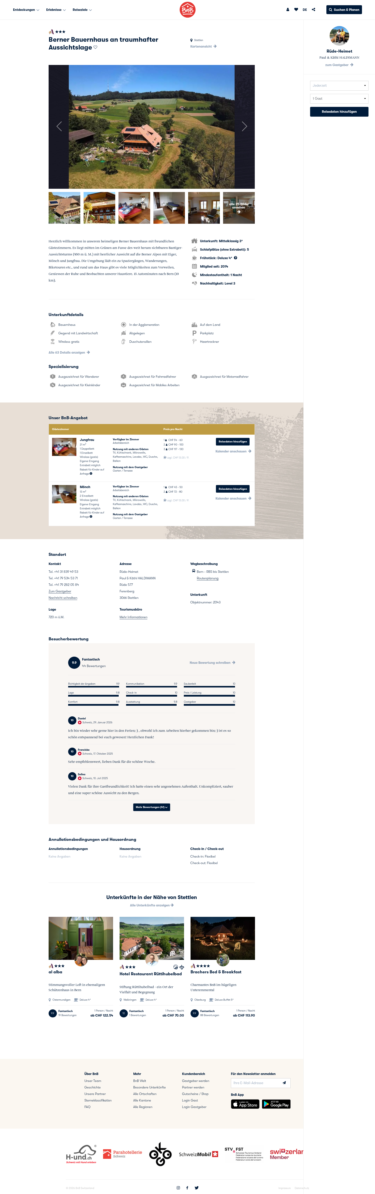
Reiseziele (80, 10)
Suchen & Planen (346, 10)
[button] (59, 127)
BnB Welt (139, 1081)
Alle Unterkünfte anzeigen (150, 905)
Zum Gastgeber (60, 591)
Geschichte (92, 1087)
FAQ (87, 1107)
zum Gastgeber (337, 65)
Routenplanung (208, 578)
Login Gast (190, 1100)
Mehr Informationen (133, 617)
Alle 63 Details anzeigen (67, 352)
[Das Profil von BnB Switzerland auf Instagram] (178, 1188)
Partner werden (193, 1087)
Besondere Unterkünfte (149, 1087)
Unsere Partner (95, 1094)
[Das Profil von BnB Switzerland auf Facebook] (187, 1188)
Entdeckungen (24, 10)
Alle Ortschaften (144, 1094)
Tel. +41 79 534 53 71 (63, 578)
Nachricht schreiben (63, 598)
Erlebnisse (54, 10)
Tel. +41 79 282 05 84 (64, 585)
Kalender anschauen (231, 451)
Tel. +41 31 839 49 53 (63, 572)
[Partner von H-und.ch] (175, 967)
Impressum (284, 1188)
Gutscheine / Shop (195, 1094)
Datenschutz (302, 1188)
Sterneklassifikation (98, 1100)
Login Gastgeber (194, 1107)
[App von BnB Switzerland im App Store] (245, 1104)
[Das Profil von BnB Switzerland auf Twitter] (197, 1188)
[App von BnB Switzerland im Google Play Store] (276, 1104)
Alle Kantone (142, 1100)
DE (305, 10)
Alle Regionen (142, 1107)
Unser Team (92, 1081)
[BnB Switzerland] (187, 10)
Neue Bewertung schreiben (210, 663)
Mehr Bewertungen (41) (150, 807)
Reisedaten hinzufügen (233, 441)
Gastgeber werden (195, 1081)
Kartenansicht (201, 46)
